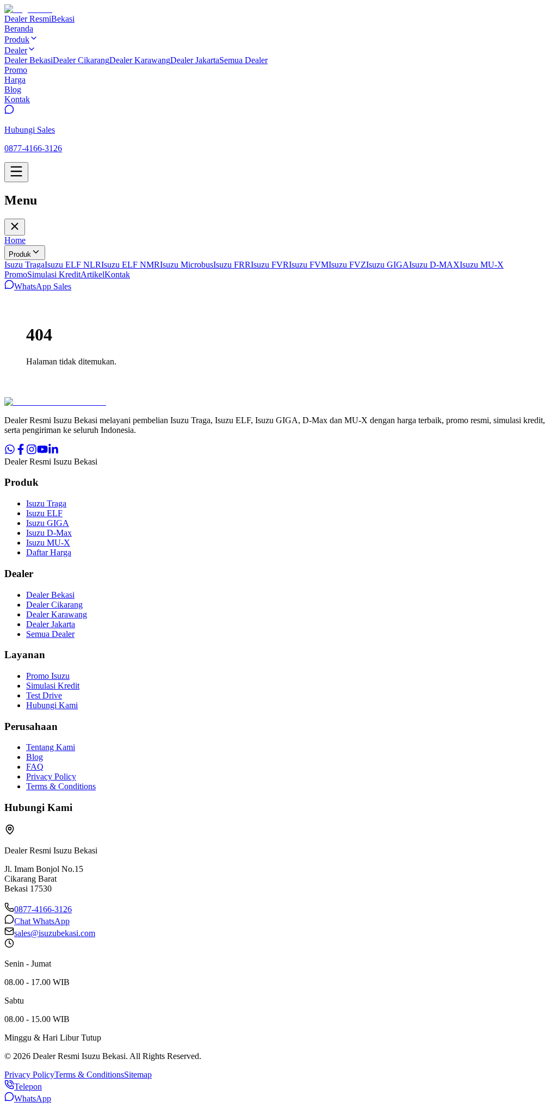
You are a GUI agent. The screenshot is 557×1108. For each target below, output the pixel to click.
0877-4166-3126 (43, 909)
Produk (20, 254)
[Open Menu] (16, 172)
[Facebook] (20, 451)
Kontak (117, 274)
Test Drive (44, 695)
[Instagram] (31, 451)
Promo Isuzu (48, 675)
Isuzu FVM (309, 264)
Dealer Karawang (139, 60)
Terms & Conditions (61, 786)
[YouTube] (42, 451)
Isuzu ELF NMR (130, 264)
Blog (34, 757)
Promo (15, 274)
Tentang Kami (50, 747)
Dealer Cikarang (81, 60)
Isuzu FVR (270, 264)
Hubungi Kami (52, 705)
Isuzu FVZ (347, 264)
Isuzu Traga (24, 264)
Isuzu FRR (232, 264)
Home (15, 240)
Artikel (92, 274)
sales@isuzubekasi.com (54, 933)
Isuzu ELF (44, 513)
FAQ (35, 766)
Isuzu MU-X (482, 264)
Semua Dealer (243, 60)
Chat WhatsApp (42, 921)
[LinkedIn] (53, 451)
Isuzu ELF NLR (73, 264)
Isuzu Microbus (186, 264)
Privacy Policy (51, 776)
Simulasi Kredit (54, 274)
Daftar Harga (48, 552)
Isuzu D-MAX (434, 264)
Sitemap (138, 1074)
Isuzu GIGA (387, 264)
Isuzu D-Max (49, 532)
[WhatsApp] (9, 451)
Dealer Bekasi (28, 60)
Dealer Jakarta (194, 60)
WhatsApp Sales (42, 286)
